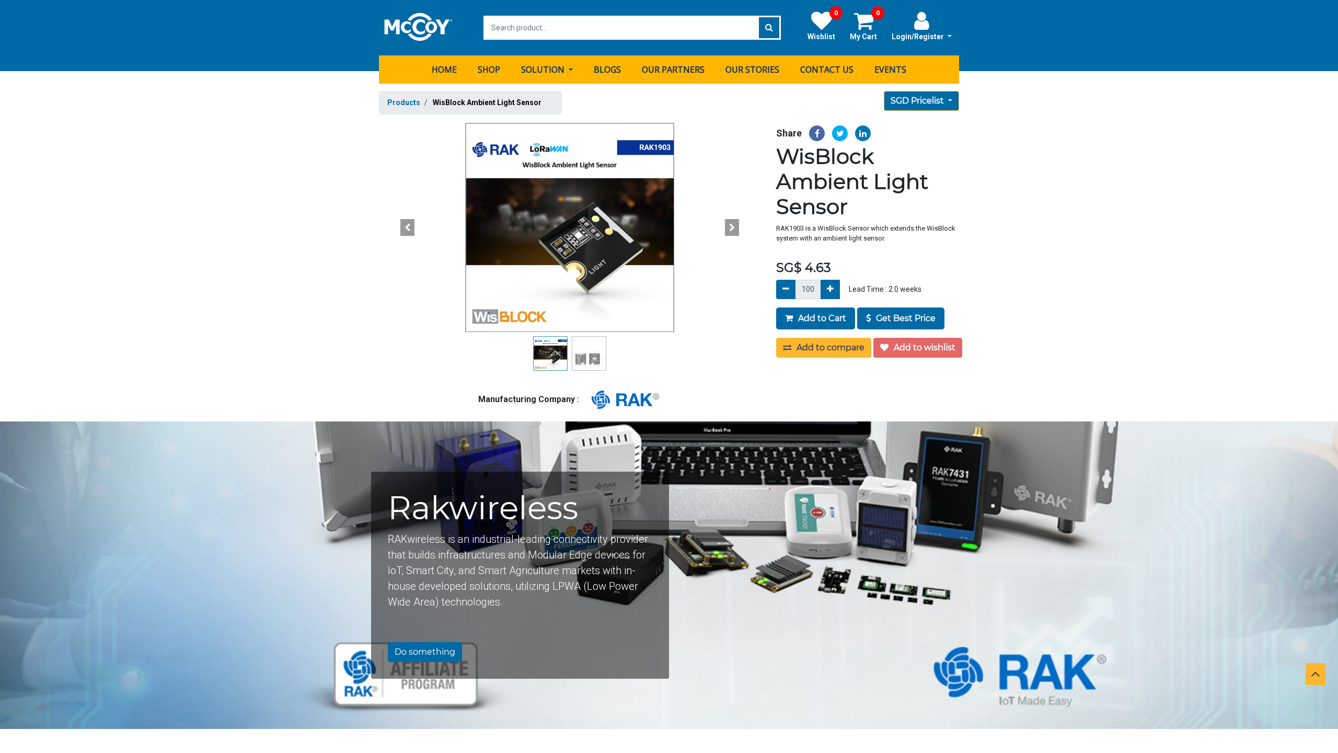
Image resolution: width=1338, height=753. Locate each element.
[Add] (830, 289)
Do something (425, 652)
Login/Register (918, 36)
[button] (407, 227)
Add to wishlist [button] (923, 347)
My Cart (865, 25)
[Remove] (785, 289)
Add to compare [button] (829, 347)
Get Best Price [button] (905, 318)
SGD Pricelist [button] (918, 101)
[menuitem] (444, 69)
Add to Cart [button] (821, 318)
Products (403, 102)
